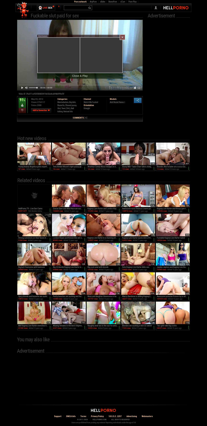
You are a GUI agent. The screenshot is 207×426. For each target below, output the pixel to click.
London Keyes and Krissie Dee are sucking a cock (69, 238)
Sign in (156, 8)
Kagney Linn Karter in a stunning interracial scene (104, 238)
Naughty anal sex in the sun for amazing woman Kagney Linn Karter (104, 325)
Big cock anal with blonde (98, 267)
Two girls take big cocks (167, 325)
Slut (59, 108)
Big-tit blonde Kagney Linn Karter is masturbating (69, 267)
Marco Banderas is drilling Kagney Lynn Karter (138, 296)
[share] (138, 100)
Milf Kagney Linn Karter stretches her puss (34, 325)
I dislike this (22, 110)
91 (22, 102)
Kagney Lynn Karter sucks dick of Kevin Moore (138, 238)
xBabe (102, 1)
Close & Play (80, 75)
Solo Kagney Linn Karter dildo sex (135, 267)
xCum (122, 1)
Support (57, 416)
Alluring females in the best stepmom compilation (69, 325)
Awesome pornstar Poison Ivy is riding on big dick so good (173, 296)
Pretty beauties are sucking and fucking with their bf (69, 296)
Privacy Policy (97, 416)
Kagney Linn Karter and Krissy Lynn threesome (173, 208)
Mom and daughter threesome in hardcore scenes (104, 296)
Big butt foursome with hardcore (31, 267)
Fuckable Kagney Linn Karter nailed (171, 238)
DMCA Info (71, 416)
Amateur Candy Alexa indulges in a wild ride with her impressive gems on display (104, 166)
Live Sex (46, 8)
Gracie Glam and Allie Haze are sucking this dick (69, 208)
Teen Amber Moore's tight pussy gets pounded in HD (69, 166)
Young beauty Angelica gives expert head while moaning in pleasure (34, 166)
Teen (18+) (66, 108)
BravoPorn (113, 1)
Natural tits (68, 111)
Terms (83, 416)
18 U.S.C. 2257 (115, 416)
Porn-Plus (133, 1)
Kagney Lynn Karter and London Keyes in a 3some (104, 208)
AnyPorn (93, 1)
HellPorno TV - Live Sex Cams (30, 208)
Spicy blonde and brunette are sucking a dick (34, 296)
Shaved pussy (70, 105)
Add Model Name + (117, 102)
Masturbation (62, 102)
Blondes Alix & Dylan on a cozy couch (172, 166)
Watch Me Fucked (91, 102)
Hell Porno (23, 10)
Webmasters (147, 416)
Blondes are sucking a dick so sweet (137, 325)
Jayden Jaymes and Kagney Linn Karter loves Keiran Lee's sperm (173, 267)
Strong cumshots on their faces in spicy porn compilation (34, 238)
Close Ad (122, 37)
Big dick (72, 102)
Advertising (131, 416)
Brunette (60, 105)
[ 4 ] (80, 118)
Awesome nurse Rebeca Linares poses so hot (138, 208)
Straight (87, 108)
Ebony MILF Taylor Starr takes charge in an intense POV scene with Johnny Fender (138, 166)
